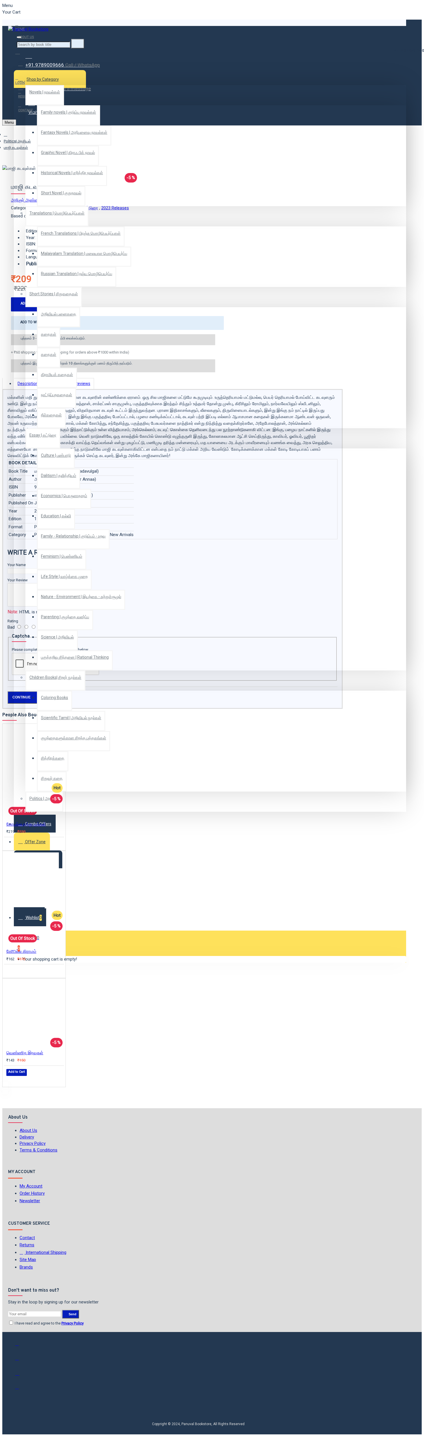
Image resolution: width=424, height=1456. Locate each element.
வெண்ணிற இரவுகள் (24, 1052)
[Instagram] (21, 1375)
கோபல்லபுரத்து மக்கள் (26, 824)
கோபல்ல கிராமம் (21, 951)
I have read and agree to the (49, 1323)
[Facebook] (21, 1346)
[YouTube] (21, 1389)
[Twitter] (21, 1361)
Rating (12, 621)
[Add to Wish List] (10, 843)
